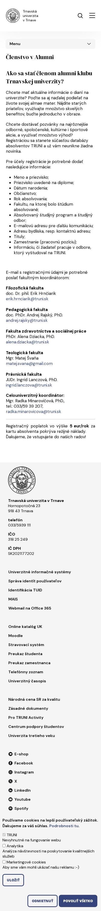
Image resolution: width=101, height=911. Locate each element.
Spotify (21, 808)
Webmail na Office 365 (29, 608)
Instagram (24, 772)
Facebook (23, 763)
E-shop (21, 754)
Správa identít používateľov (35, 581)
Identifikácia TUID (25, 590)
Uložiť (13, 880)
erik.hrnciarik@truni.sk (27, 298)
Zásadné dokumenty (28, 708)
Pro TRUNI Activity (25, 717)
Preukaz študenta (25, 653)
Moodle (15, 635)
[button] (92, 15)
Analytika (15, 846)
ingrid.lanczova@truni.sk (29, 385)
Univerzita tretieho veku (31, 735)
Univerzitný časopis (27, 681)
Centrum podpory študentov (36, 726)
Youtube (22, 799)
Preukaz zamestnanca (29, 662)
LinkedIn (22, 790)
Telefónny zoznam (25, 671)
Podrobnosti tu (63, 825)
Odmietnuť (42, 901)
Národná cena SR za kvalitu (34, 699)
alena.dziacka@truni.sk (27, 342)
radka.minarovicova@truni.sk (33, 411)
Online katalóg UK (25, 626)
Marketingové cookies (26, 862)
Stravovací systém (26, 644)
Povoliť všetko (78, 901)
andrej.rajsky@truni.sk (27, 320)
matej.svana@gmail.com (29, 363)
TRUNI (12, 834)
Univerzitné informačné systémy (39, 571)
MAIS (13, 599)
